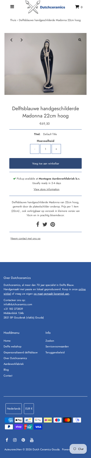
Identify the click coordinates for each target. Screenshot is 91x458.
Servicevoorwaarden (57, 346)
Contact (8, 376)
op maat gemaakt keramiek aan (51, 294)
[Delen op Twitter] (45, 225)
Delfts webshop (12, 346)
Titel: (37, 134)
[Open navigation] (12, 6)
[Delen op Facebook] (38, 225)
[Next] (21, 39)
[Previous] (11, 39)
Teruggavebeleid (55, 352)
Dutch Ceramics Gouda (46, 449)
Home (7, 341)
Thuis (13, 20)
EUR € (28, 409)
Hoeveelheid (45, 141)
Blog (6, 370)
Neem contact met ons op (25, 238)
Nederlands (13, 409)
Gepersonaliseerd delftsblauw (21, 352)
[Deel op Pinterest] (52, 225)
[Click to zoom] (79, 39)
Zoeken (50, 341)
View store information (46, 189)
